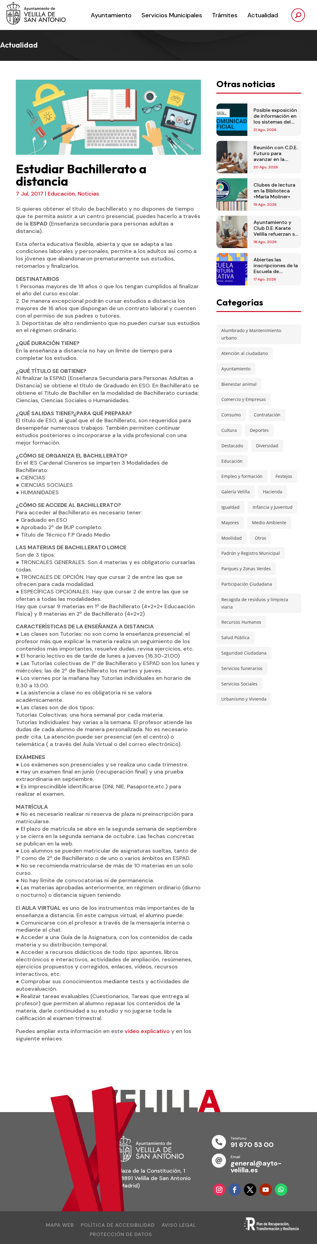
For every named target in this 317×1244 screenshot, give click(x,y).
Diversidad (267, 446)
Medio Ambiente (269, 522)
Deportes (259, 430)
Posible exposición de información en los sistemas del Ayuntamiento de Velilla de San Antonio (275, 125)
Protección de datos (121, 1235)
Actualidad (262, 15)
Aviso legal (179, 1225)
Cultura (229, 430)
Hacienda (272, 492)
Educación (61, 193)
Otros (260, 538)
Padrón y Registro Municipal (250, 553)
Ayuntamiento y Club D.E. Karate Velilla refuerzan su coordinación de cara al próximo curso (276, 237)
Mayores (230, 522)
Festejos (284, 476)
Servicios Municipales (171, 15)
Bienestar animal (239, 384)
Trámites (224, 15)
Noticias (88, 193)
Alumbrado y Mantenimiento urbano (251, 334)
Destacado (232, 446)
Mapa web (60, 1225)
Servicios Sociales (239, 684)
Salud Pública (235, 637)
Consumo (231, 415)
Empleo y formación (242, 476)
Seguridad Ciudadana (244, 653)
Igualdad (230, 507)
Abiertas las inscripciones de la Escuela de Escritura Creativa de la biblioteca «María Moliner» (276, 274)
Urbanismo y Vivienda (244, 699)
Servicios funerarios (242, 668)
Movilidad (231, 538)
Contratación (267, 415)
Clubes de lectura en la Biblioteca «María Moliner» (274, 191)
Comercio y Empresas (243, 399)
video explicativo (147, 1031)
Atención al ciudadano (244, 353)
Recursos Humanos (241, 622)
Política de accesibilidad (118, 1225)
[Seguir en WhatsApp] (281, 1189)
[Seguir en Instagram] (219, 1189)
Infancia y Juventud (273, 507)
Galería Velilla (235, 492)
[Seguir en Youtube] (265, 1189)
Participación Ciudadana (246, 584)
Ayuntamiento (111, 15)
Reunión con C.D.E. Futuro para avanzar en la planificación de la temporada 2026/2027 (275, 162)
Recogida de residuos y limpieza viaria (254, 603)
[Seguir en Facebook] (234, 1189)
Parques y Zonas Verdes (246, 568)
